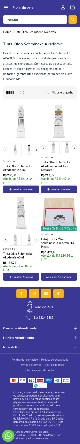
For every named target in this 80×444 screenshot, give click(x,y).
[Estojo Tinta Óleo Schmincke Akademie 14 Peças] (59, 213)
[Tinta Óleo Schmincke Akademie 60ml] (21, 213)
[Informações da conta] (62, 7)
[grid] (9, 92)
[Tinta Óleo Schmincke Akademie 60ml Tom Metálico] (59, 122)
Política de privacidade (54, 359)
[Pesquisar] (73, 19)
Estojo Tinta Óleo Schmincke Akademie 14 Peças (57, 243)
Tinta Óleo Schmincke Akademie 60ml (17, 255)
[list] (21, 92)
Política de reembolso (25, 359)
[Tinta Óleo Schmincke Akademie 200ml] (21, 122)
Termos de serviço (30, 364)
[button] (5, 7)
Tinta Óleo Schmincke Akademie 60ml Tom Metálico (55, 165)
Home (7, 32)
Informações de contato (41, 370)
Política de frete (54, 364)
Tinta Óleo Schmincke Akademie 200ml (17, 168)
